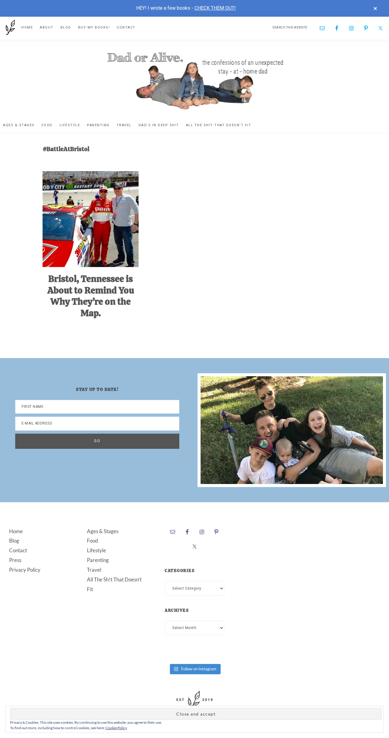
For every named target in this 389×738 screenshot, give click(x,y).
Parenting (98, 560)
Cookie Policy (116, 728)
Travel (94, 570)
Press (15, 560)
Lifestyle (96, 550)
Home (16, 531)
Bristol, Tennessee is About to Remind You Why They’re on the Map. (90, 296)
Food (92, 540)
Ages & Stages (103, 531)
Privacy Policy (24, 570)
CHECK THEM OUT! (215, 8)
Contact (18, 550)
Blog (14, 540)
